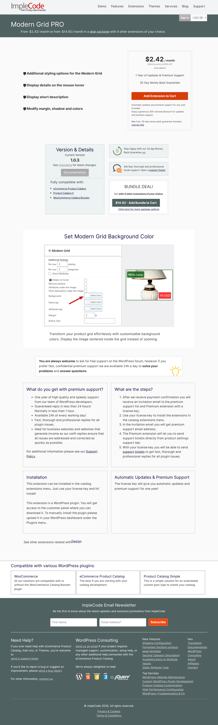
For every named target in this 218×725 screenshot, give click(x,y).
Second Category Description (161, 655)
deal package (99, 32)
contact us (46, 678)
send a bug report (50, 670)
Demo (102, 6)
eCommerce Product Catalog (69, 188)
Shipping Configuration (156, 643)
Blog (185, 6)
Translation (195, 643)
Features (117, 6)
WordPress (195, 651)
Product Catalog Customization (162, 685)
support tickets (134, 452)
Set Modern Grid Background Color (109, 236)
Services (171, 6)
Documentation (75, 172)
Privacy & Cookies (109, 711)
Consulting (194, 655)
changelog (65, 165)
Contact (193, 667)
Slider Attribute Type (155, 667)
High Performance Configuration (163, 689)
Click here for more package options (138, 209)
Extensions (136, 6)
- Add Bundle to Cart (136, 203)
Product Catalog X (63, 193)
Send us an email (87, 646)
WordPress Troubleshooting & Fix (163, 693)
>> (144, 152)
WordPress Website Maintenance (163, 677)
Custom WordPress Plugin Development (167, 681)
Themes (154, 6)
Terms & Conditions (108, 715)
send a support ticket (24, 658)
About (191, 659)
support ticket (157, 170)
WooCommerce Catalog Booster (71, 197)
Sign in (185, 17)
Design (76, 541)
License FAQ (138, 125)
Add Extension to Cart (160, 96)
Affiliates (193, 663)
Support (199, 6)
